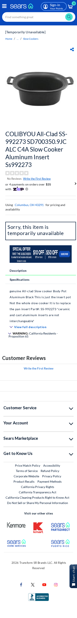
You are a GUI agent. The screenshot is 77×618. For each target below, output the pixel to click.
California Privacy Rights (37, 487)
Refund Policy (50, 471)
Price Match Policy (27, 465)
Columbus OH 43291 (29, 205)
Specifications (20, 279)
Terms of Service (27, 471)
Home (8, 38)
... (18, 38)
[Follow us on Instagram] (56, 584)
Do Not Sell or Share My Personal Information (37, 503)
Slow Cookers (30, 38)
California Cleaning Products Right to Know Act (37, 497)
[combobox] (38, 17)
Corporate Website (27, 476)
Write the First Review (37, 178)
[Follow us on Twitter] (32, 584)
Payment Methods (49, 481)
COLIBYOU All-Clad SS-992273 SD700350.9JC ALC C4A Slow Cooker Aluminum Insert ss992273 (36, 149)
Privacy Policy (51, 476)
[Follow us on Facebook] (21, 584)
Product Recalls (23, 481)
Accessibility (51, 465)
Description (18, 270)
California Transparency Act (37, 492)
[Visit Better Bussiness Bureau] (38, 597)
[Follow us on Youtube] (44, 584)
